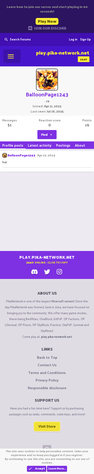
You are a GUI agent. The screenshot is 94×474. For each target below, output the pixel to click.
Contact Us (47, 365)
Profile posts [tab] (12, 145)
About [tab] (80, 145)
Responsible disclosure (47, 388)
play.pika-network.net (56, 336)
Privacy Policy (47, 380)
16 (87, 124)
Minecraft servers (62, 301)
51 (10, 124)
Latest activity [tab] (40, 145)
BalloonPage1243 (21, 155)
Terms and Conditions (47, 373)
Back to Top (47, 357)
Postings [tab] (63, 145)
